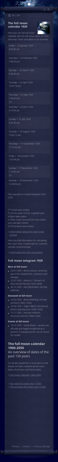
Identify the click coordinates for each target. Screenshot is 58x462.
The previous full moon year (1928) (27, 386)
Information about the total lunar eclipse (27, 233)
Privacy (15, 446)
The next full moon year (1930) (25, 383)
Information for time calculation (26, 252)
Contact (26, 446)
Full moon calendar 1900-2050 (25, 374)
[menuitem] (13, 15)
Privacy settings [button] (42, 446)
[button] (9, 15)
